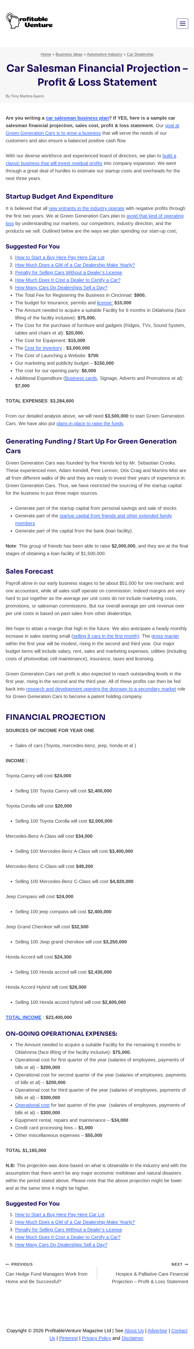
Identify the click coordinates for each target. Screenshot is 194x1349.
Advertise (157, 1330)
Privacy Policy (96, 1338)
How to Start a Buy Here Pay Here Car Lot (60, 257)
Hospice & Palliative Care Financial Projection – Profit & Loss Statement (150, 1273)
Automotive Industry (104, 54)
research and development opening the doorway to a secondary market (101, 688)
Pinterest (68, 1338)
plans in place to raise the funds (90, 423)
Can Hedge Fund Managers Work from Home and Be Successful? (47, 1273)
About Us (134, 1330)
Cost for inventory (43, 348)
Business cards (81, 378)
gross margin (165, 636)
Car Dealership (140, 54)
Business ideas (69, 54)
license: (105, 302)
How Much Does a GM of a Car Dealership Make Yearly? (75, 265)
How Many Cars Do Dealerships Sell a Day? (61, 287)
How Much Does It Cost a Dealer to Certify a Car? (67, 280)
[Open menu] (182, 23)
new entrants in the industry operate (86, 208)
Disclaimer (132, 1338)
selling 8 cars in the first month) (106, 636)
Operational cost (32, 1105)
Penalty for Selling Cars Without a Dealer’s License (68, 272)
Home (46, 54)
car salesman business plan (77, 118)
